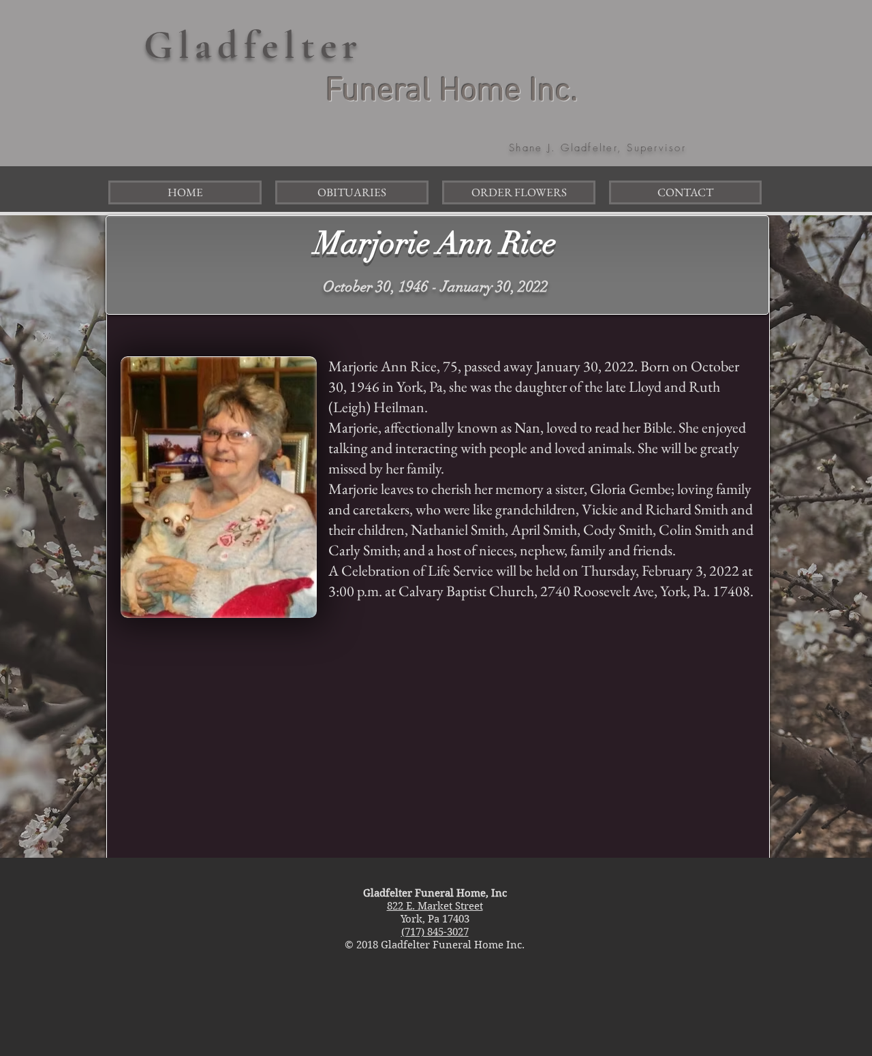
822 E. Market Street (435, 906)
